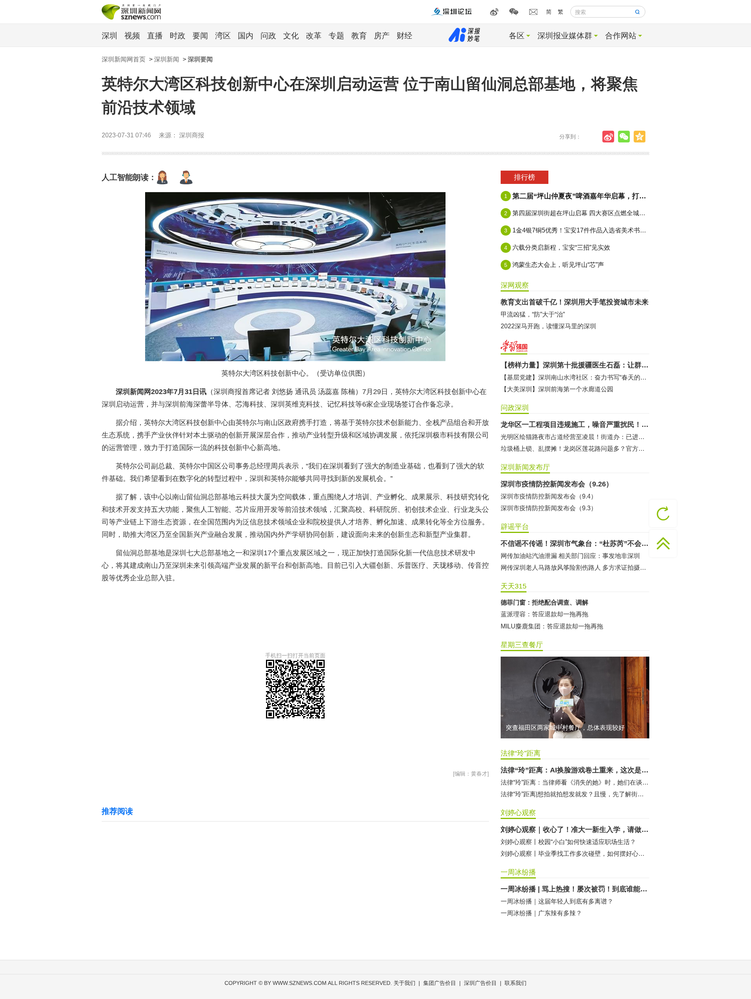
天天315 (513, 586)
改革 (314, 35)
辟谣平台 (515, 527)
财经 (404, 35)
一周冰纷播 (518, 872)
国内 (245, 35)
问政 (268, 35)
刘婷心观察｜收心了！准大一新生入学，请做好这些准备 (575, 829)
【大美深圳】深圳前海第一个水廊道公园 (557, 389)
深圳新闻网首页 (124, 59)
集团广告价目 (439, 983)
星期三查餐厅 (522, 645)
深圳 (109, 35)
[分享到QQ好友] (641, 136)
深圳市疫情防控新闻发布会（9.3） (549, 508)
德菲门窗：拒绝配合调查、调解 (544, 602)
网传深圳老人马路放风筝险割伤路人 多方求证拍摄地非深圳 (575, 567)
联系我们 (515, 983)
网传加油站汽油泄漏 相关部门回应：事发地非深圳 (570, 556)
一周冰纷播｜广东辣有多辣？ (541, 913)
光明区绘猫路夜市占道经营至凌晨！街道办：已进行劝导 (575, 437)
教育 (359, 35)
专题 (336, 35)
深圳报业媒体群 (564, 35)
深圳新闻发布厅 (525, 467)
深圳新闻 (166, 59)
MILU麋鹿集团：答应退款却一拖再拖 (552, 626)
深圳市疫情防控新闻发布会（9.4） (549, 496)
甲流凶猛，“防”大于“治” (533, 314)
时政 (177, 35)
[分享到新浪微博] (610, 136)
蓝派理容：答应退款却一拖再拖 (544, 614)
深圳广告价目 (480, 983)
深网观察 (515, 285)
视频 (132, 35)
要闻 (200, 35)
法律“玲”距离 (521, 753)
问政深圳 (515, 408)
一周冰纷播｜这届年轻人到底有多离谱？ (557, 901)
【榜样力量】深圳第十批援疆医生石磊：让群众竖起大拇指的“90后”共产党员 (575, 365)
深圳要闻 (200, 59)
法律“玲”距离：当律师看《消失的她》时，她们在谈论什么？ (575, 782)
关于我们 (404, 983)
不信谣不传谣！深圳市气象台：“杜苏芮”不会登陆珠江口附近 (575, 543)
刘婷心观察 (518, 813)
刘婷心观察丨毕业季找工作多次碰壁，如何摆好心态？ (575, 853)
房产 (382, 35)
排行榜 (524, 177)
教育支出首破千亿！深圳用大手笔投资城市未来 (575, 302)
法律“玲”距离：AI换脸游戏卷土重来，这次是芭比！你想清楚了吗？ (575, 770)
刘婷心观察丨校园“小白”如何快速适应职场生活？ (568, 842)
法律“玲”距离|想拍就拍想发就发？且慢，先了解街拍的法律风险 (575, 794)
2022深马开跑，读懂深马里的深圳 (548, 326)
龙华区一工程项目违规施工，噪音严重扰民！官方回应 (575, 424)
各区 (517, 35)
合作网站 (620, 35)
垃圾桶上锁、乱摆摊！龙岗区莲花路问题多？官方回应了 (575, 448)
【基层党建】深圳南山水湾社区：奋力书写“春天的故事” (575, 377)
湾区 (223, 35)
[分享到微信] (626, 136)
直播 (155, 35)
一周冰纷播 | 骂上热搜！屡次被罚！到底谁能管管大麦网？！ (575, 889)
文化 (291, 35)
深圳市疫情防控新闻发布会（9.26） (557, 484)
